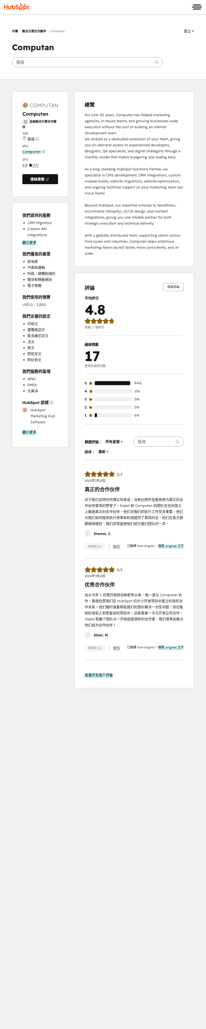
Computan (31, 151)
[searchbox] (87, 62)
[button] (189, 31)
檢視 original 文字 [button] (171, 546)
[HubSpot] (16, 7)
